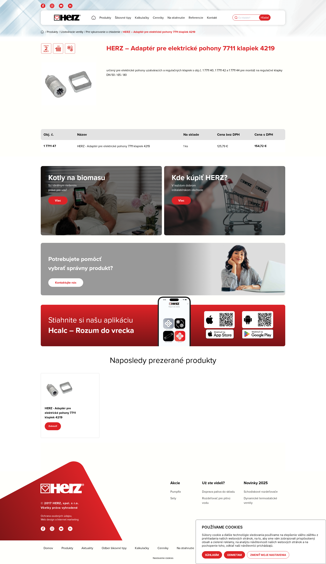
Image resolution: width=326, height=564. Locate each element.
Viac (58, 200)
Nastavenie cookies (163, 558)
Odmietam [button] (234, 554)
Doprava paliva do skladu (218, 491)
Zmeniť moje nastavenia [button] (268, 554)
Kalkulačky (142, 548)
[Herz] (67, 17)
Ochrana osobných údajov (56, 516)
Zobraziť (52, 426)
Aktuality (87, 548)
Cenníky (163, 548)
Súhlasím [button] (212, 554)
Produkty (67, 548)
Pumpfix (175, 491)
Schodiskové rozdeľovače (261, 491)
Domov (48, 548)
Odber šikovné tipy (114, 548)
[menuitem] (94, 17)
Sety (173, 498)
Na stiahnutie (185, 548)
